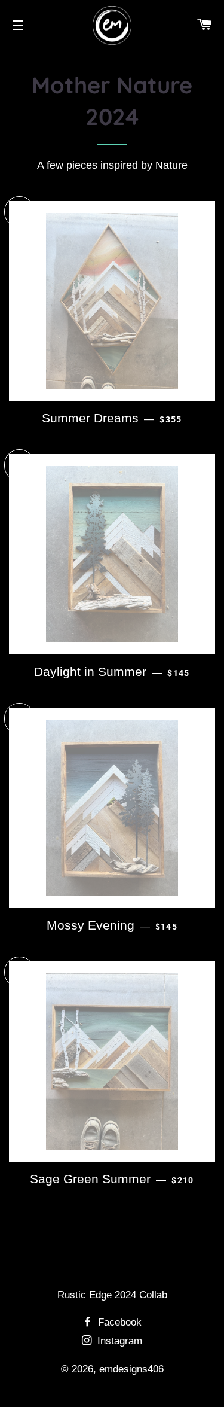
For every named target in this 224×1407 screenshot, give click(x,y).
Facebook (118, 1322)
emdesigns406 (131, 1369)
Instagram (118, 1341)
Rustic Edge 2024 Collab (112, 1295)
